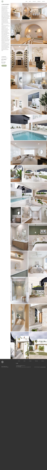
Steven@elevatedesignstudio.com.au (20, 365)
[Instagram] (17, 363)
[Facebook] (16, 363)
